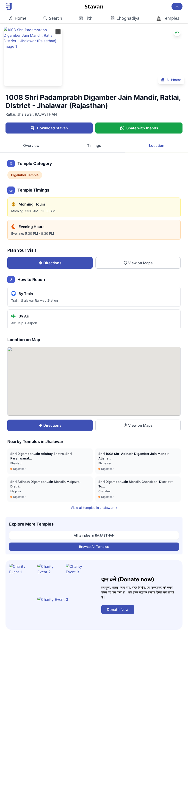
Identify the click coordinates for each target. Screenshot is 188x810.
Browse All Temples (94, 546)
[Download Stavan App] (176, 6)
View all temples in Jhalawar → (94, 507)
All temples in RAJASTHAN (94, 535)
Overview (31, 145)
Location (156, 145)
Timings (94, 145)
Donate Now (118, 609)
